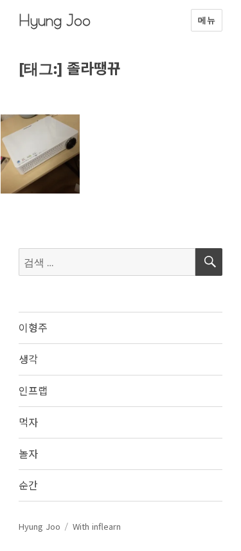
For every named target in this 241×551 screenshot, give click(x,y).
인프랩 (33, 390)
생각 (28, 358)
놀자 (28, 453)
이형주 (33, 327)
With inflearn (97, 526)
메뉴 (206, 20)
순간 (28, 484)
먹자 (28, 421)
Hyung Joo (55, 20)
